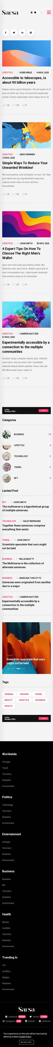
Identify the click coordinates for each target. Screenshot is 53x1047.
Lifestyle (7, 72)
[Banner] (26, 410)
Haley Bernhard (32, 521)
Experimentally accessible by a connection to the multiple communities (26, 347)
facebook (16, 1017)
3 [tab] (18, 668)
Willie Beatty (26, 559)
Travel (18, 467)
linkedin (31, 1021)
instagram (13, 1021)
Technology (21, 456)
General (9, 694)
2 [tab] (13, 668)
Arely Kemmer (27, 154)
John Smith (26, 243)
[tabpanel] (26, 648)
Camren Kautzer (29, 334)
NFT (16, 478)
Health (8, 706)
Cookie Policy (25, 1036)
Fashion (24, 694)
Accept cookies (27, 1042)
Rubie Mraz (26, 72)
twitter (40, 1017)
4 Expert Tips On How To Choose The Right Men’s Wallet (21, 253)
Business (19, 434)
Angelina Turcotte (30, 578)
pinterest (46, 1021)
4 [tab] (23, 668)
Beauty (9, 700)
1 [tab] (8, 668)
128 (17, 105)
